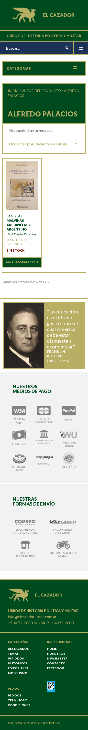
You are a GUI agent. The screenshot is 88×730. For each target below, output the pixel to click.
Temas (13, 653)
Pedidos (14, 695)
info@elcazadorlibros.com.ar (32, 616)
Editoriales (18, 668)
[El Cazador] (44, 14)
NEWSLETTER (57, 658)
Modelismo (17, 673)
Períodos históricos (17, 661)
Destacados (18, 648)
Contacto (56, 663)
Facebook (55, 668)
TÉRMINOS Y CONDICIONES (19, 702)
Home (52, 648)
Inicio (13, 91)
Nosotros (56, 653)
